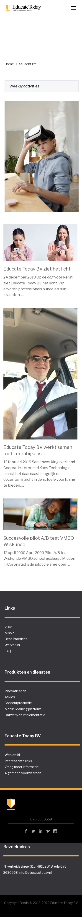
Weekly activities (24, 86)
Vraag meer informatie (22, 767)
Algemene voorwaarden (23, 773)
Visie (8, 627)
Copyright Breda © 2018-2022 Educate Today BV (41, 903)
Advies (10, 697)
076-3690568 (41, 819)
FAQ (8, 651)
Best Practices (16, 639)
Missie (10, 633)
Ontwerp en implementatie (25, 715)
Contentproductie (18, 703)
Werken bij (12, 645)
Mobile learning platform (23, 709)
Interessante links (18, 761)
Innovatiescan (15, 691)
